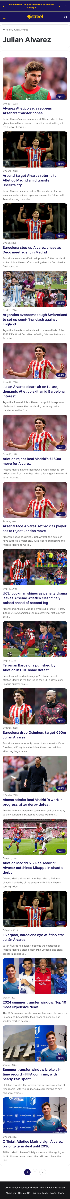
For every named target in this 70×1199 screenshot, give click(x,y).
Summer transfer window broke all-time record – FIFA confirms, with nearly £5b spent (32, 1074)
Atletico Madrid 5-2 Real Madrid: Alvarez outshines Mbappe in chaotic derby (33, 867)
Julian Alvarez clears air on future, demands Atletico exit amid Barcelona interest (34, 391)
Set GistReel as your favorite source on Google (32, 6)
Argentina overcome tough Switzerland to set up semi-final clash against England (35, 319)
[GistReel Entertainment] (35, 17)
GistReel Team (40, 1193)
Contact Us (24, 1193)
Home (8, 29)
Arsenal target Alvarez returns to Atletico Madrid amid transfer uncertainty (30, 180)
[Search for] (65, 18)
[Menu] (4, 18)
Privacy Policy (57, 1193)
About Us (11, 1193)
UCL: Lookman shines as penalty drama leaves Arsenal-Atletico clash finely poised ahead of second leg (35, 598)
